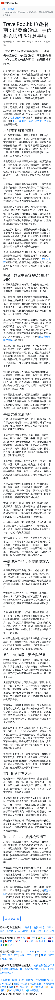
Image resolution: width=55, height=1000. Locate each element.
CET (32, 951)
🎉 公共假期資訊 (15, 990)
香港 (2, 931)
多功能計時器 (42, 980)
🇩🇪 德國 (9, 941)
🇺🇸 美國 (21, 937)
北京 (39, 931)
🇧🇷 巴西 (9, 945)
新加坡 (22, 121)
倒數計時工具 (21, 983)
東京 (14, 121)
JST (36, 955)
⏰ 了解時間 (22, 987)
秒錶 (21, 980)
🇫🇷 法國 (29, 941)
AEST (43, 955)
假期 (11, 987)
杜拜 (17, 931)
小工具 (8, 965)
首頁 (3, 9)
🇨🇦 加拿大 (41, 941)
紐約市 (38, 121)
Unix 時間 (5, 980)
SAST (51, 955)
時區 (12, 951)
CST (52, 951)
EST (4, 955)
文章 (4, 987)
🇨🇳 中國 (31, 937)
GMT (25, 951)
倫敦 (30, 121)
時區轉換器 (35, 983)
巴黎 (49, 927)
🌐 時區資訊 (32, 990)
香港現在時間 (17, 117)
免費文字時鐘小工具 (35, 969)
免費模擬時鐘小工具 (44, 965)
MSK (4, 958)
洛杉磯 (25, 931)
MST (45, 951)
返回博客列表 (12, 918)
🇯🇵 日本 (19, 941)
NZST (12, 958)
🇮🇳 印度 (42, 937)
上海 (32, 931)
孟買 (52, 931)
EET (10, 955)
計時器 (29, 980)
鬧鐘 (14, 980)
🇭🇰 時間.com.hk (9, 3)
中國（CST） (26, 955)
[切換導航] (52, 3)
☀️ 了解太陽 (36, 987)
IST (15, 955)
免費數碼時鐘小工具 (12, 969)
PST (39, 951)
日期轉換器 (49, 983)
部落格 (11, 9)
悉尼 (46, 121)
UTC (18, 951)
